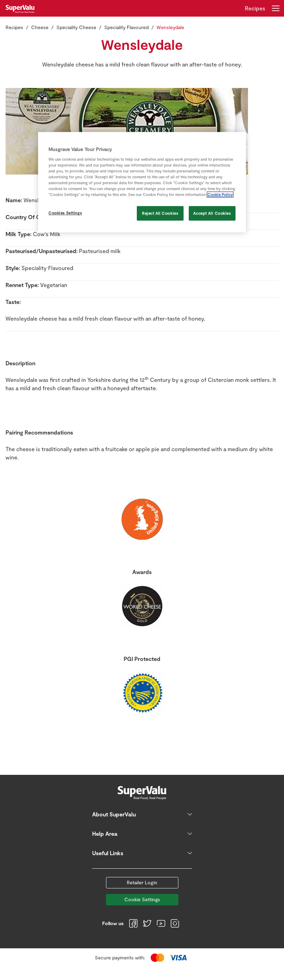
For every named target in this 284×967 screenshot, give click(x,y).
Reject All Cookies (160, 213)
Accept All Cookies (212, 213)
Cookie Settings (142, 899)
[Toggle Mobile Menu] (275, 8)
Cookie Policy (220, 194)
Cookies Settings (65, 213)
